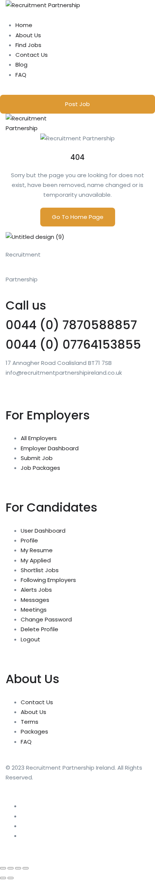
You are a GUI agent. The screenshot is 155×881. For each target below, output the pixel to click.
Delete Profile (39, 629)
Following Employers (48, 580)
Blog (21, 64)
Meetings (34, 610)
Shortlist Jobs (40, 570)
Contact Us (31, 55)
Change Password (46, 619)
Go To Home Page (77, 217)
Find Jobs (28, 45)
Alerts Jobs (36, 590)
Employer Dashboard (50, 448)
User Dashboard (43, 531)
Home (23, 25)
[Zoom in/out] (3, 868)
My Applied (36, 560)
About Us (28, 35)
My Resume (37, 550)
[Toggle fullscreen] (11, 868)
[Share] (18, 868)
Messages (35, 600)
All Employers (39, 438)
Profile (29, 540)
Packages (34, 731)
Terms (29, 722)
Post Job (77, 104)
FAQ (20, 75)
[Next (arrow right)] (11, 878)
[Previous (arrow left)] (3, 878)
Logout (30, 639)
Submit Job (37, 458)
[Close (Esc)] (26, 868)
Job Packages (40, 468)
